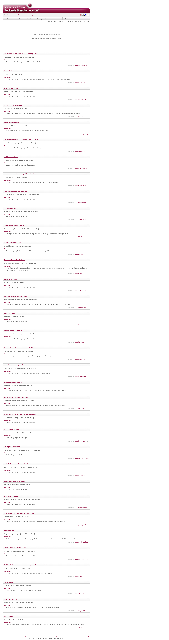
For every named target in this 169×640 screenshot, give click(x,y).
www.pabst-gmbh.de (81, 525)
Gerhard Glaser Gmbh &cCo (13, 243)
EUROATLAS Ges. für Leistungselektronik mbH (19, 174)
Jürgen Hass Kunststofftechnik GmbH (16, 397)
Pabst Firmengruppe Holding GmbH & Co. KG (19, 513)
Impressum (76, 636)
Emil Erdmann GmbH (11, 157)
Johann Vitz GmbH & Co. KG (13, 382)
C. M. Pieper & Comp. (11, 88)
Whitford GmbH (9, 616)
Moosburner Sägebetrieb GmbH (14, 481)
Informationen (49, 19)
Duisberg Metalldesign (11, 122)
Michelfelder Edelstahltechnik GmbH (16, 464)
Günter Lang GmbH (10, 279)
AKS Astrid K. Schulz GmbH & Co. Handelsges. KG (20, 54)
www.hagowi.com (80, 308)
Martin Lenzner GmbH (11, 429)
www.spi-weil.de (80, 576)
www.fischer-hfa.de (81, 359)
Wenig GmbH (8, 582)
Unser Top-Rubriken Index (11, 636)
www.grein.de (79, 273)
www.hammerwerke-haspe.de (84, 168)
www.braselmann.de (81, 202)
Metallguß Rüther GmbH (12, 447)
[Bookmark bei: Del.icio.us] (85, 15)
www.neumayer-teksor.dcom (84, 508)
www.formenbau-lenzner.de (84, 441)
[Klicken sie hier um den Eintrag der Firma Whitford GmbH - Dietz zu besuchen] (88, 616)
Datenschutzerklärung (52, 39)
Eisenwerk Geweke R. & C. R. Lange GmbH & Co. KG (21, 140)
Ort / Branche (31, 19)
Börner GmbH (8, 71)
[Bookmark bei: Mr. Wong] (81, 15)
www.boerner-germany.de (83, 82)
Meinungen (40, 19)
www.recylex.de (80, 611)
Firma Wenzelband (10, 208)
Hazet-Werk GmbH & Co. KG (13, 331)
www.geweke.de (80, 151)
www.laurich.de (80, 325)
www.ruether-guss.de (82, 458)
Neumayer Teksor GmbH (12, 496)
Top (88, 636)
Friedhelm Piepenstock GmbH (14, 225)
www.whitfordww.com (82, 628)
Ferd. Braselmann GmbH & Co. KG (15, 191)
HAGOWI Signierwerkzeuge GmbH (15, 296)
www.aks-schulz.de (81, 65)
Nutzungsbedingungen (65, 636)
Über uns (59, 19)
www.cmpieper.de (81, 99)
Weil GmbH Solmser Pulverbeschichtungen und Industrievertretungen (27, 565)
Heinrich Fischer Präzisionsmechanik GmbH (18, 348)
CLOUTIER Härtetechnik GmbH (14, 105)
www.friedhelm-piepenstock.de (85, 237)
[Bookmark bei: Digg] (83, 15)
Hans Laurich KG (9, 313)
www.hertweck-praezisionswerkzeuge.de (88, 559)
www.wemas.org (80, 593)
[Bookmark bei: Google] (88, 15)
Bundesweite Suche (19, 19)
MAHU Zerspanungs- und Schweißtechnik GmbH (20, 414)
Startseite (17, 15)
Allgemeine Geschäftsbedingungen (33, 636)
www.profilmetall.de (81, 542)
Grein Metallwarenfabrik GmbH (14, 260)
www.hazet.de (79, 342)
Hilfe (65, 19)
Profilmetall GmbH (10, 530)
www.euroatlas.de (80, 185)
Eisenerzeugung (28, 15)
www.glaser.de (79, 254)
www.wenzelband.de (81, 220)
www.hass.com (79, 409)
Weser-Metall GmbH (10, 599)
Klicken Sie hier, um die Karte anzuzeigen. (46, 35)
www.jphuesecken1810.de (83, 376)
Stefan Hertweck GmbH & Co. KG (15, 548)
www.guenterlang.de (81, 290)
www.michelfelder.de (82, 475)
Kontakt (83, 636)
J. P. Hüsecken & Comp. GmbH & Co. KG (17, 365)
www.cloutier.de (80, 117)
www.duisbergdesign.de (83, 134)
